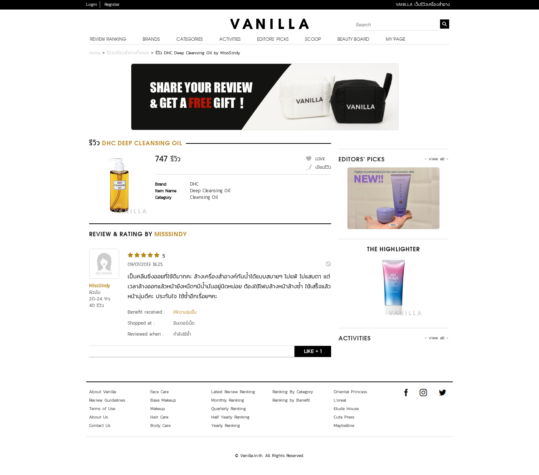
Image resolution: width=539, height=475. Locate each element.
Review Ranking (108, 39)
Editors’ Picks (273, 39)
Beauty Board (353, 39)
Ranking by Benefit (291, 400)
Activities (230, 39)
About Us (98, 417)
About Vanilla (102, 391)
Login (91, 4)
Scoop (313, 39)
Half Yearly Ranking (230, 417)
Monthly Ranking (227, 400)
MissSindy (99, 285)
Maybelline (344, 425)
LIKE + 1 (313, 351)
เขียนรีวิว (323, 167)
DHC (194, 183)
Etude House (346, 408)
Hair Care (159, 417)
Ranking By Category (292, 391)
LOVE (320, 159)
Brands (151, 39)
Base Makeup (163, 400)
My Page (395, 39)
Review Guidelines (107, 400)
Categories (189, 39)
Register (112, 4)
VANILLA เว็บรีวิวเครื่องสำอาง (423, 4)
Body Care (160, 425)
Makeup (157, 408)
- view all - (436, 159)
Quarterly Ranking (228, 408)
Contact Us (99, 425)
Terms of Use (102, 408)
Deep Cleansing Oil (210, 190)
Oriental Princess (350, 391)
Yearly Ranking (225, 425)
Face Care (159, 391)
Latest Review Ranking (233, 391)
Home (94, 53)
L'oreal (340, 400)
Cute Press (344, 417)
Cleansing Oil (204, 197)
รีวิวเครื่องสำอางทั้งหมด (128, 53)
